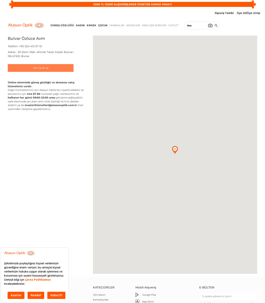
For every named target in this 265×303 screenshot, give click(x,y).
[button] (175, 150)
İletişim (54, 294)
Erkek (91, 25)
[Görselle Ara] (210, 25)
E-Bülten (206, 287)
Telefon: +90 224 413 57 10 (25, 46)
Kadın (80, 25)
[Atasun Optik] (26, 25)
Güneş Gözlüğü (62, 25)
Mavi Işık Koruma (154, 25)
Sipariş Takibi (57, 299)
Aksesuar (133, 25)
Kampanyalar (101, 299)
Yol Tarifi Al (40, 68)
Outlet (173, 25)
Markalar (117, 25)
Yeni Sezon (99, 294)
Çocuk (103, 25)
